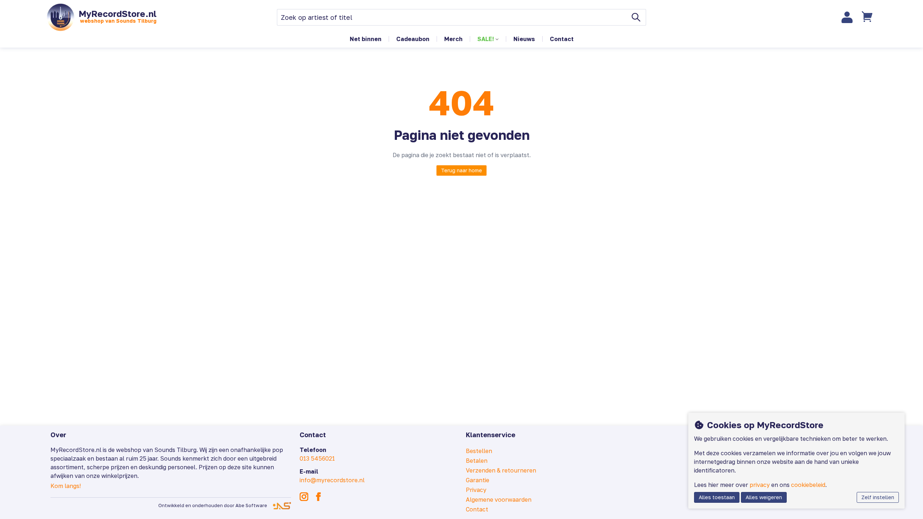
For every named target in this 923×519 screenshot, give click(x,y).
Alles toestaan (717, 497)
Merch (453, 39)
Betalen (476, 460)
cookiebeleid (808, 484)
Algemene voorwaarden (498, 499)
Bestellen (479, 450)
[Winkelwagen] (868, 17)
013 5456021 (317, 458)
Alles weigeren (764, 497)
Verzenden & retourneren (501, 470)
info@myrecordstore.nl (332, 480)
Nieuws (524, 39)
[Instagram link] (304, 496)
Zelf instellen (877, 497)
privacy (760, 484)
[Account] (847, 17)
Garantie (477, 480)
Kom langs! (65, 485)
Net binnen (365, 39)
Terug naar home (461, 170)
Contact (562, 39)
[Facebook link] (318, 496)
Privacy (476, 489)
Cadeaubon (412, 39)
